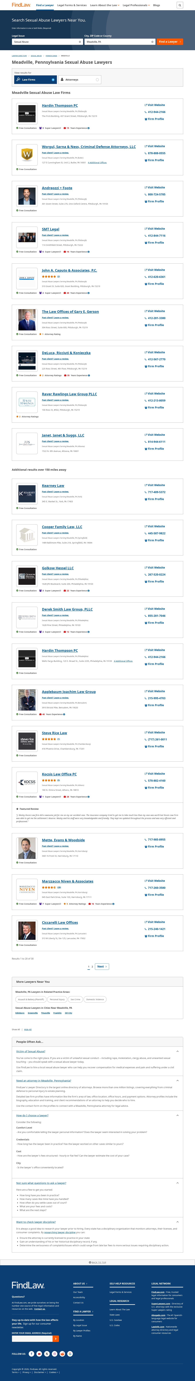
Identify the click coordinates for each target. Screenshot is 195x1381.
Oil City (68, 1013)
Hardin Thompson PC (60, 105)
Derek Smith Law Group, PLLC (67, 609)
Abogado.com (158, 1315)
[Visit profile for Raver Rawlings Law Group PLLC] (27, 402)
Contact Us (78, 1302)
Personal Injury (57, 999)
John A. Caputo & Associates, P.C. (69, 270)
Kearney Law (53, 485)
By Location (78, 1320)
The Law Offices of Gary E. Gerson (70, 311)
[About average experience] (89, 128)
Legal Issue (18, 35)
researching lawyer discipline (60, 1232)
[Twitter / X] (47, 1354)
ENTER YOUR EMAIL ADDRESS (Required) (32, 1333)
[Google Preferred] (70, 1354)
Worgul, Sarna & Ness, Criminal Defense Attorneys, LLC (89, 146)
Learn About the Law (120, 1309)
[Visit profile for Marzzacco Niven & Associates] (27, 889)
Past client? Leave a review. (55, 152)
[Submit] (56, 1338)
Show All (16, 1029)
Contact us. (39, 1309)
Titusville (45, 1013)
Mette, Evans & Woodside (63, 840)
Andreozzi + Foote (57, 187)
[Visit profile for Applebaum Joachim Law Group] (27, 699)
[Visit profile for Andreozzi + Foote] (27, 196)
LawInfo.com (157, 1326)
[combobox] (47, 42)
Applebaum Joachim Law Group (69, 691)
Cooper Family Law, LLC (62, 526)
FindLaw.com (157, 1292)
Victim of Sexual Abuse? (30, 1051)
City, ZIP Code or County (97, 35)
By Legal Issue (80, 1325)
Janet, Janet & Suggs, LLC (63, 435)
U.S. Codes (115, 1325)
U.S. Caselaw (116, 1320)
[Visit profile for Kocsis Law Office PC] (27, 782)
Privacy (26, 1372)
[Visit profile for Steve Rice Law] (27, 741)
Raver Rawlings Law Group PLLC (69, 394)
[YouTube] (39, 1354)
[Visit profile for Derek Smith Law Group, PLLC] (27, 617)
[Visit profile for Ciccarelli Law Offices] (27, 930)
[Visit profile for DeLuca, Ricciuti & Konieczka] (27, 361)
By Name (77, 1336)
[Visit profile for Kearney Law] (27, 493)
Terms (15, 1372)
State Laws (115, 1314)
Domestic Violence (95, 999)
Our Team (78, 1292)
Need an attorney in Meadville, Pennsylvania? (43, 1080)
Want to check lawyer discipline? (36, 1222)
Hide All (28, 1029)
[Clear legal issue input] (80, 42)
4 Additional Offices (97, 162)
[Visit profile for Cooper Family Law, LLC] (27, 535)
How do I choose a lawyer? (32, 1115)
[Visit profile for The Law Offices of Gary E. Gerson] (27, 319)
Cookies (53, 1372)
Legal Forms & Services (121, 1292)
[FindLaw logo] (22, 5)
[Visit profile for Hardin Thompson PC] (27, 113)
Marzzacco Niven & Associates (67, 881)
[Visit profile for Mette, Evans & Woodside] (27, 848)
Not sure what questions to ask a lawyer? (41, 1183)
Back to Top (99, 1262)
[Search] (180, 5)
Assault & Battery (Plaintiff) (31, 999)
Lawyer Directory (19, 56)
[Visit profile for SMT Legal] (27, 237)
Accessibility (79, 1297)
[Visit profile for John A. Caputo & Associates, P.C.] (27, 278)
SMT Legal (50, 229)
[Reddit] (62, 1354)
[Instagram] (54, 1354)
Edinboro (19, 1013)
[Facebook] (31, 1354)
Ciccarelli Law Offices (60, 922)
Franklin (57, 1013)
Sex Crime (75, 999)
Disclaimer (39, 1372)
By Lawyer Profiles (81, 1330)
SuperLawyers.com (160, 1303)
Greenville (33, 1013)
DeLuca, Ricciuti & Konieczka (66, 352)
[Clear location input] (152, 42)
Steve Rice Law (54, 732)
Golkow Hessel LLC (58, 568)
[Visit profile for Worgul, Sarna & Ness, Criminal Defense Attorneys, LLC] (27, 154)
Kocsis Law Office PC (59, 774)
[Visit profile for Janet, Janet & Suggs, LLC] (27, 443)
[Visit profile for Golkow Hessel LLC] (27, 576)
